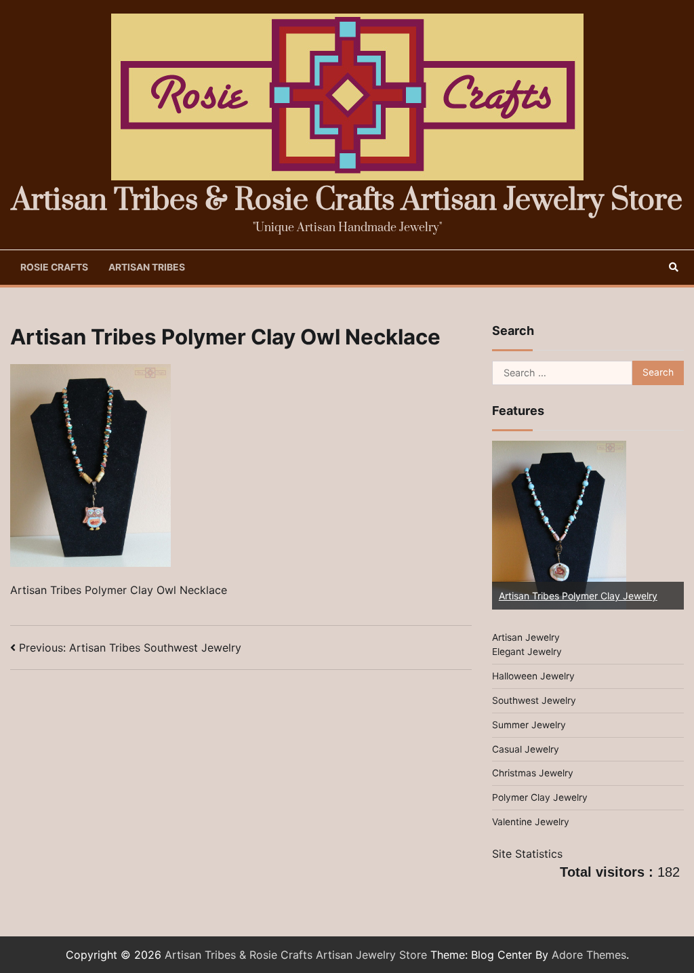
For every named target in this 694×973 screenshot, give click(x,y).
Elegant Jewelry (527, 651)
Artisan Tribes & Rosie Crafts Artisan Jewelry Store (347, 201)
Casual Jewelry (525, 749)
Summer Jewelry (529, 724)
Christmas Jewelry (532, 773)
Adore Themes (589, 954)
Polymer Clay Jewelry (540, 797)
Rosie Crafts (54, 267)
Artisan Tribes (146, 267)
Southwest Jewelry (534, 700)
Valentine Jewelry (530, 821)
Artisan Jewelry (526, 637)
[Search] (674, 267)
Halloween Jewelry (533, 676)
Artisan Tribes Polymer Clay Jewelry (578, 595)
